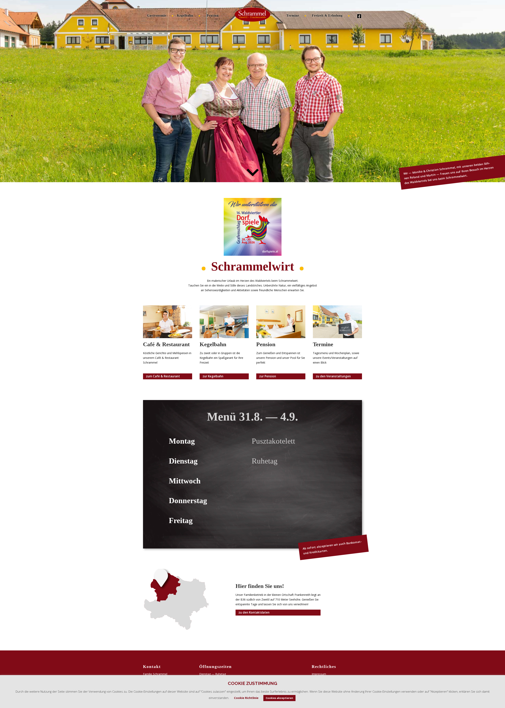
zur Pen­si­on (267, 376)
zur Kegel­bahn (213, 376)
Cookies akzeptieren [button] (279, 698)
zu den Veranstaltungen (333, 376)
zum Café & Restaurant (163, 376)
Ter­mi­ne (292, 15)
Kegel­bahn (185, 15)
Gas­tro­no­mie (156, 15)
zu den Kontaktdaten (253, 612)
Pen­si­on (213, 15)
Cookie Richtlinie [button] (246, 698)
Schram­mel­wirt (254, 15)
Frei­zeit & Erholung (327, 15)
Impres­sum (319, 674)
